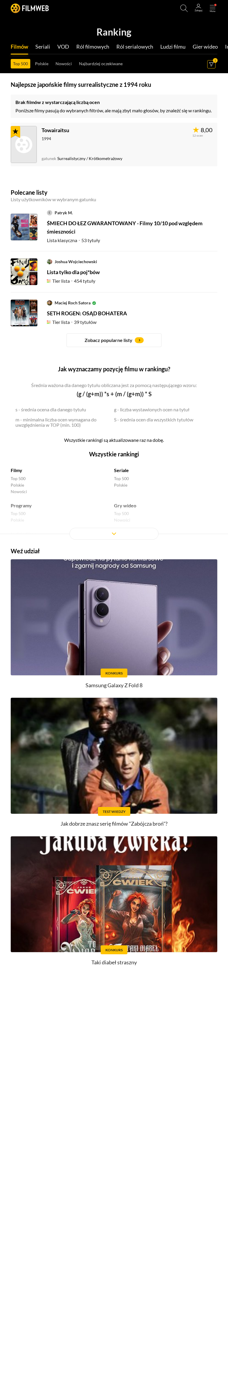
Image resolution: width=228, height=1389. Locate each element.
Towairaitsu (55, 130)
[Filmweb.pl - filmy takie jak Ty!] (30, 8)
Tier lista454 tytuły (73, 281)
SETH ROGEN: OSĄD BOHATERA (87, 313)
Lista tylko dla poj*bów (73, 272)
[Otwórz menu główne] (212, 8)
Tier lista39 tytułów (74, 322)
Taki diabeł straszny (114, 962)
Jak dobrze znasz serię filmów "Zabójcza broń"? (114, 823)
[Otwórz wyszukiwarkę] (184, 8)
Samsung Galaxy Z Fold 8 (114, 685)
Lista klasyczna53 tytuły (73, 240)
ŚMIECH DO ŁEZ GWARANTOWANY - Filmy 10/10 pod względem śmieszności (124, 227)
